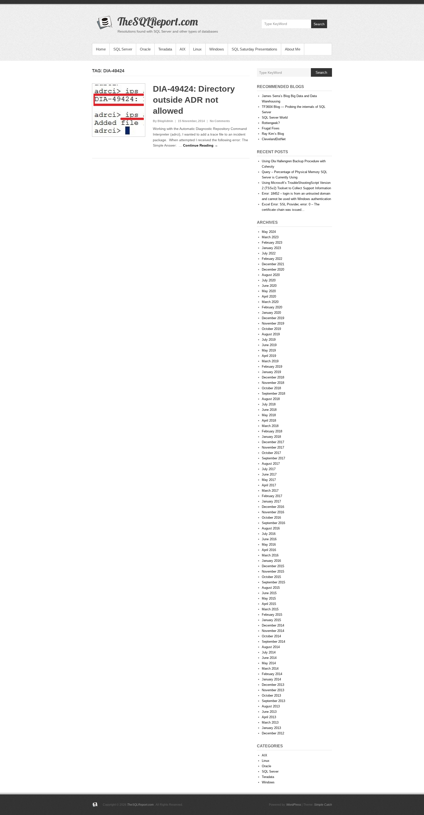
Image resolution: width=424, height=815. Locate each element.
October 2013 (271, 695)
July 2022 (269, 253)
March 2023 (270, 237)
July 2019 (269, 339)
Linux (197, 49)
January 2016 (271, 561)
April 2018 (269, 420)
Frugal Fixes (270, 128)
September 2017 (273, 458)
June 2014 (269, 658)
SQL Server (122, 49)
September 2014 (273, 641)
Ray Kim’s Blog (273, 134)
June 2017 (269, 474)
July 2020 (269, 280)
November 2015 (273, 571)
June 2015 (269, 593)
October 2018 (271, 388)
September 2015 (273, 582)
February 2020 (272, 307)
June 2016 (269, 539)
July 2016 (269, 534)
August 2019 (271, 334)
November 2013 (273, 690)
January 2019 (271, 372)
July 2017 (269, 469)
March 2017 (270, 490)
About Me (292, 49)
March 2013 (270, 722)
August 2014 (271, 647)
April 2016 (269, 550)
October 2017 (271, 453)
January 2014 (271, 679)
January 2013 (271, 728)
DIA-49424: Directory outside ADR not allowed (194, 99)
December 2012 (273, 733)
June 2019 (269, 345)
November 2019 (273, 323)
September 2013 (273, 701)
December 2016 (273, 507)
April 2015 (269, 604)
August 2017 (271, 463)
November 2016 (273, 512)
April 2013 (269, 717)
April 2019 (269, 356)
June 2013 (269, 712)
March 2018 (270, 426)
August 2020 (271, 275)
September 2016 (273, 523)
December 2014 (273, 625)
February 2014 (272, 674)
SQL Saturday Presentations (254, 49)
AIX (183, 49)
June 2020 (269, 286)
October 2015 (271, 577)
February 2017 (272, 496)
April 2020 (269, 296)
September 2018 (273, 393)
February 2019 (272, 366)
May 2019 (269, 350)
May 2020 (269, 291)
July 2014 (269, 652)
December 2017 (273, 442)
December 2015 (273, 566)
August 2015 (271, 587)
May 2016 (269, 544)
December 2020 (273, 269)
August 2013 (271, 706)
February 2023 (272, 242)
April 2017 (269, 485)
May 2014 (269, 663)
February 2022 (272, 259)
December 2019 (273, 318)
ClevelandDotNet (274, 139)
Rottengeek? (271, 123)
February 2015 (272, 614)
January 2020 (271, 312)
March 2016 (270, 555)
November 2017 (273, 447)
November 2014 (273, 631)
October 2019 (271, 329)
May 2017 (269, 480)
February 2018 (272, 431)
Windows (216, 49)
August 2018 (271, 399)
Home (101, 49)
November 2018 (273, 383)
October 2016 (271, 517)
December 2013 (273, 685)
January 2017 (271, 501)
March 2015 (270, 609)
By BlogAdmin (163, 121)
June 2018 (269, 410)
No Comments (220, 121)
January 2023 (271, 248)
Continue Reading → (200, 145)
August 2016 (271, 528)
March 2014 (270, 668)
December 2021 (273, 264)
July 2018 (269, 404)
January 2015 (271, 620)
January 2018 (271, 437)
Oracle (145, 49)
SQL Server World (275, 117)
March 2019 (270, 361)
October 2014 (271, 636)
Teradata (165, 49)
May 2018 (269, 415)
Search (319, 24)
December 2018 (273, 377)
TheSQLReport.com (158, 21)
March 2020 (270, 302)
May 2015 (269, 598)
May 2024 (269, 232)
